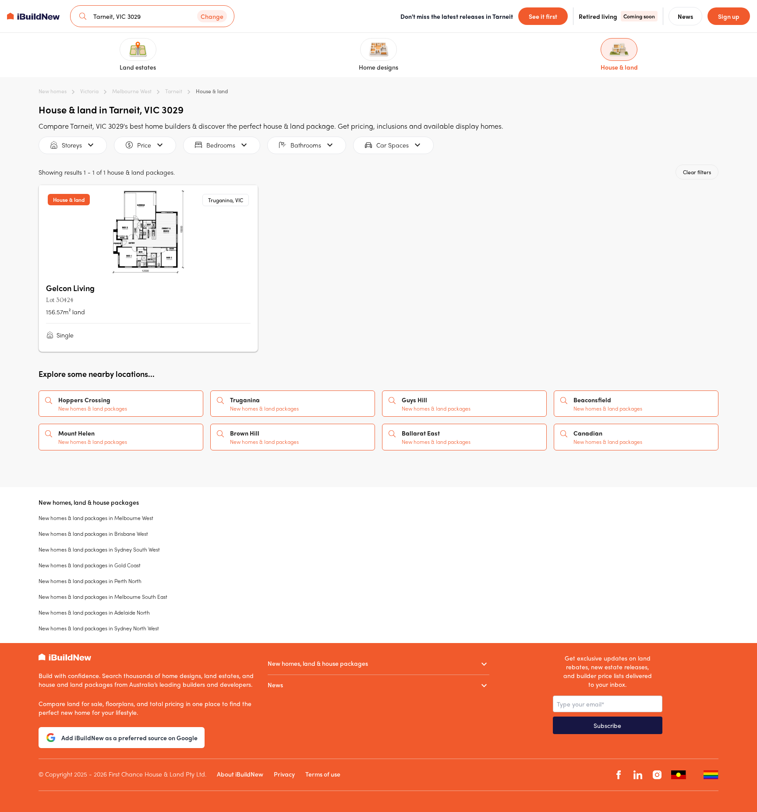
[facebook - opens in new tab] (618, 775)
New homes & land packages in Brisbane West (93, 534)
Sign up (728, 16)
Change (212, 16)
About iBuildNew (240, 774)
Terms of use (322, 774)
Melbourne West (132, 91)
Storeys (72, 145)
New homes (53, 91)
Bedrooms (220, 145)
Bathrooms (305, 145)
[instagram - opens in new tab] (657, 775)
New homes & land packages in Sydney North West (99, 628)
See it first (543, 16)
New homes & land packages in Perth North (90, 581)
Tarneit (173, 91)
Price (144, 145)
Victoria (89, 91)
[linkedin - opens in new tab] (638, 775)
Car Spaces (392, 145)
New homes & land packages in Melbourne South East (103, 597)
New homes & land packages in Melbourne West (96, 518)
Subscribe (607, 725)
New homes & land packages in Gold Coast (90, 565)
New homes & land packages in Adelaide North (94, 612)
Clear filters (697, 172)
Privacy (284, 774)
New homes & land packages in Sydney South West (99, 549)
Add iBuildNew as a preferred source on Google (129, 737)
